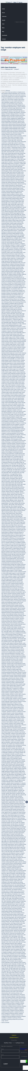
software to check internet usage (8, 685)
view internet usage (13, 896)
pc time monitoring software (18, 544)
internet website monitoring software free (10, 235)
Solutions (3, 16)
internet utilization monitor (17, 233)
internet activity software (6, 125)
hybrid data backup (12, 106)
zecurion (6, 1020)
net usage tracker (14, 474)
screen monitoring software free (16, 646)
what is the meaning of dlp (16, 949)
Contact (3, 39)
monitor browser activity (10, 334)
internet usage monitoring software (9, 221)
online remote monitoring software (8, 522)
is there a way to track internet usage (14, 252)
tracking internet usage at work (11, 864)
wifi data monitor (20, 963)
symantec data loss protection (16, 789)
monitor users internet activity (17, 398)
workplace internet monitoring (14, 1006)
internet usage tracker (11, 229)
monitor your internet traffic (18, 412)
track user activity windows (7, 850)
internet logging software (6, 170)
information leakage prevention (12, 113)
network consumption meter (12, 478)
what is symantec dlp (16, 946)
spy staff (17, 754)
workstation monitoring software (14, 1017)
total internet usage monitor (17, 828)
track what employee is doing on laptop (10, 854)
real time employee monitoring (18, 595)
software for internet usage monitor (14, 669)
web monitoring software (20, 917)
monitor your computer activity (7, 408)
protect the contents (15, 590)
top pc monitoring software (12, 826)
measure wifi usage (18, 320)
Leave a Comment (5, 1022)
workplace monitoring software (11, 1013)
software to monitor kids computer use (9, 708)
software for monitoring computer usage (10, 670)
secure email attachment (9, 653)
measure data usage (20, 313)
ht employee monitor (20, 105)
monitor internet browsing (15, 364)
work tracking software (10, 997)
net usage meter (8, 471)
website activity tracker (13, 927)
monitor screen (13, 389)
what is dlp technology (20, 942)
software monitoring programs (8, 681)
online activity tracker (15, 514)
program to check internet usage (8, 568)
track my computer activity (20, 844)
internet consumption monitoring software (10, 138)
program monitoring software (9, 565)
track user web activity (18, 850)
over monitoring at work (20, 526)
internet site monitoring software (8, 189)
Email (2, 1054)
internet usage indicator (19, 211)
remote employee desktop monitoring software (11, 611)
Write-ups (8, 90)
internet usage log (5, 213)
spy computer (10, 743)
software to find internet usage (15, 686)
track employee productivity (11, 837)
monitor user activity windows (18, 396)
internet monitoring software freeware (16, 182)
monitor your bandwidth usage (16, 407)
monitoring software (10, 443)
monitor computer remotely (7, 342)
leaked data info (5, 274)
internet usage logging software (17, 213)
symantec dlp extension (12, 791)
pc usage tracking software (18, 548)
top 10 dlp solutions (10, 821)
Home (3, 8)
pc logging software (12, 536)
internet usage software (11, 226)
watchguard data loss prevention (13, 902)
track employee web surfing (12, 838)
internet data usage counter (13, 156)
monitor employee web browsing (14, 354)
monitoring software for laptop (13, 444)
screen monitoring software (12, 644)
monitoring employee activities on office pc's (11, 423)
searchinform (4, 650)
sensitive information (6, 660)
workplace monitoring (19, 1007)
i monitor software (21, 106)
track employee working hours (13, 840)
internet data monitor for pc (13, 146)
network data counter (15, 479)
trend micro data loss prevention (8, 873)
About (3, 12)
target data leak (21, 800)
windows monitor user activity (7, 982)
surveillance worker (21, 780)
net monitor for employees (17, 466)
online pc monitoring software (17, 520)
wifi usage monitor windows (13, 972)
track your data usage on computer (13, 857)
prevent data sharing (20, 554)
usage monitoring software (7, 880)
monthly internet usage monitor (11, 455)
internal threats (14, 121)
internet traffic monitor (6, 202)
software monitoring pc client (17, 679)
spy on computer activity (16, 749)
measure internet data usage (11, 316)
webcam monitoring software (16, 924)
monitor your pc (4, 415)
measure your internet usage (18, 322)
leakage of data (20, 272)
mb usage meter (20, 306)
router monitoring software (11, 634)
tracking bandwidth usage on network (14, 861)
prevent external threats (6, 555)
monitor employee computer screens (13, 348)
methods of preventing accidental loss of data (11, 323)
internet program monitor (17, 188)
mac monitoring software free (19, 302)
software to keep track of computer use (10, 688)
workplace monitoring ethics (7, 1012)
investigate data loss (8, 237)
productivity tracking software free (8, 564)
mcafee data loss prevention (7, 307)
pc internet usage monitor (19, 535)
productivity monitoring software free (14, 561)
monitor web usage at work (7, 399)
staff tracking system (16, 767)
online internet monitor (18, 519)
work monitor (13, 991)
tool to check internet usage (11, 815)
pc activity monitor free (21, 529)
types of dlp (19, 874)
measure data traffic (10, 313)
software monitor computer (7, 676)
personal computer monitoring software (10, 551)
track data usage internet (19, 832)
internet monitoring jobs (11, 175)
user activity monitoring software (18, 883)
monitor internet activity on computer (17, 360)
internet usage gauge (9, 211)
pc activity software (19, 530)
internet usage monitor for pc (14, 218)
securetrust (12, 654)
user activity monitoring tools (7, 885)
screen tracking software (14, 647)
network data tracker (9, 482)
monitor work (4, 404)
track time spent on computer (18, 848)
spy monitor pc (19, 748)
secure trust (7, 654)
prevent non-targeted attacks (14, 557)
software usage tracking (12, 739)
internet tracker (8, 198)
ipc (6, 242)
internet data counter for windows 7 (15, 143)
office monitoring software (7, 512)
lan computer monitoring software (15, 264)
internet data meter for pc (15, 144)
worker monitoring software (16, 998)
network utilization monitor (11, 500)
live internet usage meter (11, 280)
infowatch (12, 116)
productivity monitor (10, 560)
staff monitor (13, 762)
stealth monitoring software (17, 772)
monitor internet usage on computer (16, 370)
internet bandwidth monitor (15, 128)
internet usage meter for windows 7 (17, 216)
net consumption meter (17, 462)
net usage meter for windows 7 (19, 471)
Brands (3, 20)
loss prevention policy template (16, 291)
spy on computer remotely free (16, 751)
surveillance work (12, 780)
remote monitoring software (17, 616)
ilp (2, 109)
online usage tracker (5, 523)
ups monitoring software (11, 879)
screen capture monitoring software (14, 643)
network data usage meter (10, 484)
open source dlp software (11, 525)
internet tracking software (14, 200)
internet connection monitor (12, 134)
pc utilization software (20, 549)
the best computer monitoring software (14, 803)
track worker (15, 856)
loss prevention (8, 285)
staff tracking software (6, 767)
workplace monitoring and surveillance (9, 1009)
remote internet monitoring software (14, 615)
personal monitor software (11, 552)
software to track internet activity (14, 727)
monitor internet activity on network (9, 361)
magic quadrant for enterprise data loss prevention (12, 303)
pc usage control (13, 545)
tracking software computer (13, 869)
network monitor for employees (12, 491)
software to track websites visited (12, 736)
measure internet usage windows (12, 318)
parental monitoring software (7, 528)
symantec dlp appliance (13, 790)
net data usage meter (21, 463)
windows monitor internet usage (18, 981)
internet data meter (5, 144)
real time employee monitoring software (10, 596)
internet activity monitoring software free (17, 124)
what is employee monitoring (7, 943)
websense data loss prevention (15, 926)
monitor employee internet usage (12, 351)
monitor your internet (17, 411)
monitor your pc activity (14, 415)
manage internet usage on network (8, 306)
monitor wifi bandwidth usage (11, 402)
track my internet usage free (7, 847)
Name (2, 1049)
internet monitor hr (12, 173)
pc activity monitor (11, 529)
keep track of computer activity (17, 258)
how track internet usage (11, 103)
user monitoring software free (19, 888)
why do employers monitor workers (18, 962)
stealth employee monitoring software (9, 771)
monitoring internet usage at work (8, 437)
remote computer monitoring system (9, 608)
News (3, 27)
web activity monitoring (6, 908)
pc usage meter (20, 545)
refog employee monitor (13, 603)
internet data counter (15, 141)
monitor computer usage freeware (8, 344)
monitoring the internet (18, 452)
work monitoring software (13, 993)
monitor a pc (13, 328)
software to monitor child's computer (17, 694)
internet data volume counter (11, 169)
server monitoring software (17, 660)
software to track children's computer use (10, 721)
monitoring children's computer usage (14, 417)
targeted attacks (12, 802)
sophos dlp (13, 742)
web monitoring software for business (9, 918)
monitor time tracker (5, 395)
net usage (3, 469)
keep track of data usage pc (7, 259)
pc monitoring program (20, 538)
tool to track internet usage (14, 816)
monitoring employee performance (12, 428)
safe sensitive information (7, 640)
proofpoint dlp (11, 586)
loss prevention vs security (14, 296)
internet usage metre (18, 217)
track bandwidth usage (18, 829)
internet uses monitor (11, 232)
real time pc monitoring (19, 599)
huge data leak (4, 106)
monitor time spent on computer (16, 393)
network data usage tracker (11, 485)
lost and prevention (10, 297)
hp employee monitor (11, 105)
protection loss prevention (16, 592)
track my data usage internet (7, 845)
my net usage (16, 459)
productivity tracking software (16, 562)
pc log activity (4, 536)
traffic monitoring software (18, 872)
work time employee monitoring (13, 996)
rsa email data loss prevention (12, 635)
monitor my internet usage (11, 380)
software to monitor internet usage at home (14, 707)
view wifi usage (8, 898)
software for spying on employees (14, 673)
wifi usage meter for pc (6, 971)
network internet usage (6, 490)
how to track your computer (18, 96)
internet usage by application (16, 207)
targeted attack (4, 802)
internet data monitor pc (17, 147)
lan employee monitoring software (17, 265)
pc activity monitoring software (8, 530)
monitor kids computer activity (12, 374)
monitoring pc (8, 442)
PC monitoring (11, 538)
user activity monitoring (12, 882)
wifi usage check (14, 969)
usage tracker (16, 880)
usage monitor (21, 879)
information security (5, 116)
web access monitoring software (18, 907)
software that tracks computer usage (17, 684)
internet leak (20, 169)
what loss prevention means (19, 952)
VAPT (2, 893)
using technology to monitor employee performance (12, 892)
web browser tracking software (17, 912)
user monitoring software (6, 888)
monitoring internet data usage (15, 436)
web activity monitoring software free (14, 909)
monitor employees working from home (15, 357)
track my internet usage (19, 845)
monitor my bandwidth (13, 376)
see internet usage (15, 656)
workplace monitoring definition (17, 1010)
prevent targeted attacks (11, 558)
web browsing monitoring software (9, 914)
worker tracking (14, 1000)
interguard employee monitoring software (15, 119)
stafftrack (24, 767)
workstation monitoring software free (9, 1019)
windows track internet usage (12, 984)
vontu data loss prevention (11, 899)
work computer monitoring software (9, 988)
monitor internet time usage (15, 366)
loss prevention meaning (17, 290)
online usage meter (21, 522)
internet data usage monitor (20, 162)
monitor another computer (17, 331)
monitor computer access (10, 338)
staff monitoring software (18, 764)
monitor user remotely (6, 398)
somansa (12, 740)
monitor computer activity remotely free (17, 341)
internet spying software (11, 191)
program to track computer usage (12, 577)
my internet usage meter (16, 458)
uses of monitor (20, 891)
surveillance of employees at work (13, 777)
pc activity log (17, 528)
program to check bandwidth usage (17, 567)
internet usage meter (5, 214)
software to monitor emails (13, 700)
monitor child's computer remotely (13, 335)
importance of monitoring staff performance (12, 109)
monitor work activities (12, 404)
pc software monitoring (9, 542)
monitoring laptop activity (16, 439)
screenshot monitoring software (17, 649)
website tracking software (16, 928)
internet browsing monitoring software (9, 131)
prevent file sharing (16, 555)
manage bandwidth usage (7, 304)
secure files (17, 653)
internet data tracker (5, 150)
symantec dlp (4, 790)
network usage (17, 495)
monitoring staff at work (13, 449)
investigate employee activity (7, 239)
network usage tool (9, 498)
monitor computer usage (19, 342)
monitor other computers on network (12, 385)
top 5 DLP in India (14, 822)
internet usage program (6, 224)
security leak (18, 654)
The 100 (14, 1042)
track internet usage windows (7, 844)
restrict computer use (18, 628)
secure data (18, 651)
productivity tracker (5, 562)
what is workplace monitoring (16, 950)
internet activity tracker (17, 125)
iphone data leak (10, 242)
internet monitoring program (9, 176)
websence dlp (4, 926)
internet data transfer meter (13, 153)
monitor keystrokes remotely (13, 373)
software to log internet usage (11, 691)
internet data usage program (18, 165)
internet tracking (15, 198)
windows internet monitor (13, 978)
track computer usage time (7, 832)
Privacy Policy (14, 1040)
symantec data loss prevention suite (12, 786)
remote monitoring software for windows (10, 618)
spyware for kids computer (12, 761)
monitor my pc (21, 382)
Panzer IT (17, 69)
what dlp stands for (9, 931)
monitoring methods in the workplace (9, 440)
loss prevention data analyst (18, 287)
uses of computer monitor (11, 891)
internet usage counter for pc (14, 208)
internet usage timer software (15, 227)
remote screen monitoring (11, 622)
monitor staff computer (14, 390)
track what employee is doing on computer (15, 853)
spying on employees (16, 755)
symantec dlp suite (15, 794)
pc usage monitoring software (14, 546)
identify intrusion (19, 108)
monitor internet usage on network (8, 372)
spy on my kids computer (17, 752)
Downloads (3, 35)
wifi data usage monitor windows (14, 966)
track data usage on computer (7, 834)
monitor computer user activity (13, 345)
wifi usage (8, 969)
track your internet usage (12, 858)
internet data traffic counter (12, 151)
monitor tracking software (16, 395)
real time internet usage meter (16, 597)
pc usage (7, 545)
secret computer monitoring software (16, 650)
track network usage (18, 847)
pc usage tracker (7, 548)
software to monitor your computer (16, 716)
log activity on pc (19, 281)
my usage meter (8, 460)
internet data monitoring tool (18, 148)
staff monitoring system (6, 765)
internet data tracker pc (15, 150)
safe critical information (12, 638)
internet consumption (17, 135)
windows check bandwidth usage (13, 975)
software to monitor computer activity (9, 695)
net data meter (13, 463)
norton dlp (11, 503)
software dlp (8, 667)
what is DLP (18, 940)
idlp (24, 108)
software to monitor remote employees (14, 713)
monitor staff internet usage (15, 392)
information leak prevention (14, 112)
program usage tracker (6, 580)
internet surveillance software (12, 194)
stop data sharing (10, 774)
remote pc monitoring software (12, 619)
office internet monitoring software (17, 510)
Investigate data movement (19, 237)
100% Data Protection (8, 67)
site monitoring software (10, 666)
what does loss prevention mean (17, 933)
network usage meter (12, 497)
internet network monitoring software (13, 186)
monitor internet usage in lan (12, 369)
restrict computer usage (8, 628)
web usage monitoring (14, 921)
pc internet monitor (18, 533)
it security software (19, 256)
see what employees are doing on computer (14, 657)
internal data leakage (5, 121)
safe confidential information (15, 637)
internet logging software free (19, 170)
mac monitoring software (6, 302)
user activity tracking (18, 885)
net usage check (16, 469)
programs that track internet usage (15, 581)
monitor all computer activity (12, 329)
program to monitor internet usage (11, 574)
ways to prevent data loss (13, 905)
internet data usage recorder (7, 166)
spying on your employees (12, 758)
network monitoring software (13, 493)
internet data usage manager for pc (9, 159)
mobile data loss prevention (16, 326)
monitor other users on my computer (13, 386)
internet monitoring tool (10, 185)
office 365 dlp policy (19, 504)
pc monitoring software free (12, 541)
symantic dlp (11, 799)
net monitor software (21, 468)
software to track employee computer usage (11, 724)
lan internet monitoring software (8, 267)
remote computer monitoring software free (15, 606)
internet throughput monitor (19, 195)
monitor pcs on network (15, 388)
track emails (17, 834)
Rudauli (21, 635)
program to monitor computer (15, 571)
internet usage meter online (7, 217)
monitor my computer (10, 377)
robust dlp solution (8, 631)
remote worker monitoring (16, 624)
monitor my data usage (10, 379)
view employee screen (9, 895)
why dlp (7, 959)
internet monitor (4, 173)
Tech (3, 24)
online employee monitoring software (15, 517)
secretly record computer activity (8, 651)
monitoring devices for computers (16, 421)
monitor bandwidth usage (7, 332)
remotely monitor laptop (12, 627)
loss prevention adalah (17, 285)
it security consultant (10, 256)
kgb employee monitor (15, 262)
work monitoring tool (14, 994)
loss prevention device (15, 288)
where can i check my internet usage (12, 958)
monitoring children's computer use (9, 418)
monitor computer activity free (11, 339)
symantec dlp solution (6, 794)
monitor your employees (20, 408)
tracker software (9, 860)
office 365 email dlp (5, 506)
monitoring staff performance (11, 450)
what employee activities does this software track (12, 934)
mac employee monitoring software (17, 300)
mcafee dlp (8, 310)
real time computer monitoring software (11, 593)
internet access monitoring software (13, 122)
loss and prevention (17, 284)
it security (17, 255)
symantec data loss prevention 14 (13, 783)
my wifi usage (15, 460)
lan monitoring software (10, 268)
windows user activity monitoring (14, 985)
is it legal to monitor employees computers (14, 248)
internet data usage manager (17, 157)
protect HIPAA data (15, 589)
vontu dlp (20, 899)
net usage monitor (15, 472)
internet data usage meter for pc (11, 160)
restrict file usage (5, 630)
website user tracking (18, 930)
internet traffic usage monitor (17, 204)
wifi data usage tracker (13, 968)
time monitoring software (6, 810)
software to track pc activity (9, 735)
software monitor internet (13, 678)
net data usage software (17, 465)
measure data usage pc (6, 315)
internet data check (12, 140)
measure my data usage (18, 319)
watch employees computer (10, 901)
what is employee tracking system (18, 944)
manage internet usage (18, 304)
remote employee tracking (11, 614)
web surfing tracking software (17, 920)
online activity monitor (10, 513)
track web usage (8, 851)
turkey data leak (19, 873)
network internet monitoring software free (15, 488)
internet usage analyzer (6, 205)
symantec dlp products (11, 793)
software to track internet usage (12, 730)
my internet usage (17, 456)
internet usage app (16, 205)
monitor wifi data (21, 402)
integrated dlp (14, 118)
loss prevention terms (16, 294)
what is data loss (13, 937)
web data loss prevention (18, 915)
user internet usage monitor (18, 886)
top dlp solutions (14, 824)
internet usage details (15, 210)
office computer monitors (11, 507)
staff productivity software (18, 765)
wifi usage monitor (16, 971)
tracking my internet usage (18, 866)
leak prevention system (11, 272)
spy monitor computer (10, 748)
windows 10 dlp (8, 974)
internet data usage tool (11, 167)
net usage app (9, 469)
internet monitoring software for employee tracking (12, 179)
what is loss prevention (6, 946)
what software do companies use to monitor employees (13, 953)
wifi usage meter (21, 969)
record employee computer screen (12, 602)
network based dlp (14, 475)
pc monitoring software (6, 539)
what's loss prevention (13, 956)
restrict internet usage (14, 630)
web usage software (15, 923)
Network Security (9, 495)
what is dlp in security (10, 942)
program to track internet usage (16, 579)
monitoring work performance (7, 453)
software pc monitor (10, 682)
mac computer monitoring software (9, 299)
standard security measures (7, 768)
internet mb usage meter (6, 172)
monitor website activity (19, 399)
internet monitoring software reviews (9, 183)
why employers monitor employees (9, 963)
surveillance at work (9, 775)
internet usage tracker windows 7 (11, 230)
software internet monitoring (19, 675)
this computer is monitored (13, 807)
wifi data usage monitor (12, 965)
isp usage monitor (17, 253)
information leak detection (7, 111)
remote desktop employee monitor (17, 609)
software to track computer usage (15, 723)
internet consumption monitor (16, 137)
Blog (3, 31)
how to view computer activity (14, 100)
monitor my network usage (12, 382)
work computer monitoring (18, 987)
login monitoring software (7, 284)
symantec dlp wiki (14, 796)
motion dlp (20, 455)
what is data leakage (12, 936)
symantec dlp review (20, 793)
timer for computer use (13, 812)
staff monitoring (9, 764)
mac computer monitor (20, 297)
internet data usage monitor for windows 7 (10, 163)
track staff (9, 848)
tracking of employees (6, 867)
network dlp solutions (6, 487)
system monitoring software (12, 800)
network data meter (15, 481)
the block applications (15, 806)
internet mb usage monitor (18, 172)
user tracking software (6, 889)
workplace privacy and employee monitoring (11, 1016)
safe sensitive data (22, 638)
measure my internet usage (7, 320)
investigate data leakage (11, 236)
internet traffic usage (5, 204)
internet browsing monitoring (19, 130)
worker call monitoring (20, 997)
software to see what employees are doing (10, 717)
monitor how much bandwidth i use (9, 358)
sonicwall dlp (18, 740)
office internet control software (16, 509)
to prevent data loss (13, 813)
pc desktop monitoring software (15, 532)
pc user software (11, 549)
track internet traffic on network (16, 841)
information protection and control (17, 115)
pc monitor (19, 536)
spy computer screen (10, 745)
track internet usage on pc (18, 842)
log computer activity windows (18, 283)
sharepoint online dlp (6, 662)
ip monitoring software (16, 240)
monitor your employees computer (8, 409)
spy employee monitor (10, 746)
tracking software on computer (15, 870)
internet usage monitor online (18, 220)
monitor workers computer (15, 405)
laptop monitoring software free (13, 269)
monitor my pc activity (6, 383)
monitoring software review (13, 447)
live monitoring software (10, 281)
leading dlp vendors (18, 271)
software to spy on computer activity (16, 720)
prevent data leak (11, 554)
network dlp (20, 485)
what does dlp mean (18, 931)
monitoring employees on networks (12, 434)
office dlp (19, 507)
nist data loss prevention (16, 501)
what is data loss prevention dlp (13, 939)
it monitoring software (10, 255)
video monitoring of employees (11, 893)
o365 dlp (16, 503)
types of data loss (13, 874)
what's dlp (6, 956)
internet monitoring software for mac (9, 181)
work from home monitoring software (13, 990)
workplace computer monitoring (12, 1001)
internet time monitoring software (8, 197)
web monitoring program (8, 917)
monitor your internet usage (7, 414)
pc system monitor (8, 544)
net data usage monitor (6, 465)
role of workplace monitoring (18, 631)
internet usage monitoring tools (17, 223)
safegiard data (16, 640)
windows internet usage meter (14, 979)
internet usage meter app (16, 214)
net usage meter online (6, 472)
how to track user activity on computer (13, 92)
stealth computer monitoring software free (15, 770)
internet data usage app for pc (11, 154)
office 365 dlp (11, 504)
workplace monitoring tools (17, 1014)
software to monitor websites (7, 714)
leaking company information (15, 274)
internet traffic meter (19, 201)
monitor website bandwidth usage (8, 401)
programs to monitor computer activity (9, 583)
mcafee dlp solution (15, 310)
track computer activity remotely (18, 831)
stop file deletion (18, 774)
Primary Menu (2, 5)
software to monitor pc (12, 711)
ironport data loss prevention (13, 243)
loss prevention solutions (16, 293)
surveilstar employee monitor (7, 781)
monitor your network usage (20, 414)
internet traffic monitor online (17, 202)
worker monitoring (5, 998)
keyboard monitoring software (11, 261)
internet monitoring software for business (15, 178)
